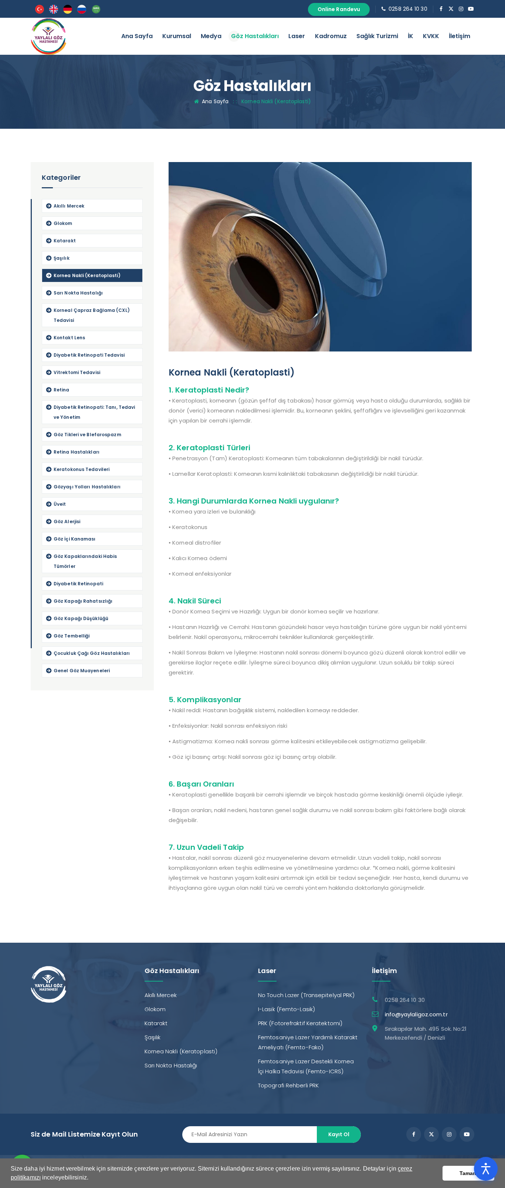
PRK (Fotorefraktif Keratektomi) (300, 1023)
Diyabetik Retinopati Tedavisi (89, 355)
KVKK (431, 36)
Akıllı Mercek (69, 206)
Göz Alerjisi (67, 521)
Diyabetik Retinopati (78, 583)
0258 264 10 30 (408, 9)
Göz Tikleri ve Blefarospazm (87, 434)
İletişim (459, 36)
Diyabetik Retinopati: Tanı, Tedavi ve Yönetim (94, 412)
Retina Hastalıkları (76, 452)
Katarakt (65, 241)
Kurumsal (176, 36)
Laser (296, 36)
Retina (62, 390)
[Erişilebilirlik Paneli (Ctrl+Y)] (486, 1169)
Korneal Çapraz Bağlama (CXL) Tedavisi (92, 315)
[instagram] (461, 9)
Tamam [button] (469, 1173)
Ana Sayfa (137, 36)
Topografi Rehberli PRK (288, 1085)
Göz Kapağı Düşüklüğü (81, 618)
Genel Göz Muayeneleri (82, 670)
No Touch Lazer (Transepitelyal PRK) (306, 995)
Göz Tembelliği (71, 636)
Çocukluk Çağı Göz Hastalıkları (92, 653)
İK (410, 36)
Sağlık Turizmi (377, 36)
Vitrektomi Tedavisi (77, 372)
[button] (91, 1178)
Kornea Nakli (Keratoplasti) (87, 275)
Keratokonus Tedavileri (81, 469)
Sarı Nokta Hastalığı (78, 293)
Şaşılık (62, 258)
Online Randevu (339, 9)
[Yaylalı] (48, 36)
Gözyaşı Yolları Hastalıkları (87, 487)
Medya (211, 36)
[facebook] (441, 9)
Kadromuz (331, 36)
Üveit (60, 504)
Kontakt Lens (69, 337)
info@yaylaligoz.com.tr (416, 1014)
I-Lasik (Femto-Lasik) (286, 1009)
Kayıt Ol (338, 1134)
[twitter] (451, 9)
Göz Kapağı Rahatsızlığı (83, 601)
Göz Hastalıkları (255, 36)
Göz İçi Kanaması (75, 539)
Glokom (63, 223)
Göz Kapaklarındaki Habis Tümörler (85, 561)
